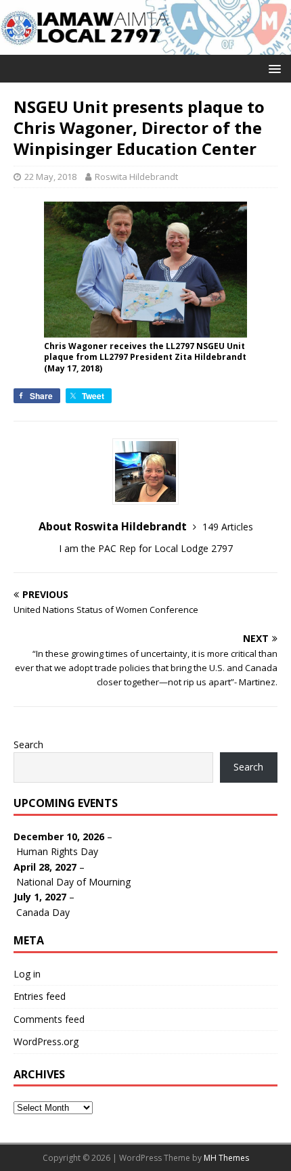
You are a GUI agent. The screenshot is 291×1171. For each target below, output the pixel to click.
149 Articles (227, 526)
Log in (27, 973)
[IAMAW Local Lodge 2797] (145, 46)
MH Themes (226, 1158)
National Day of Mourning (73, 881)
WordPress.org (46, 1041)
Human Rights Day (57, 851)
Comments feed (49, 1019)
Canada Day (43, 912)
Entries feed (40, 996)
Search (28, 744)
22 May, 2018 (50, 176)
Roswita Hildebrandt (136, 176)
